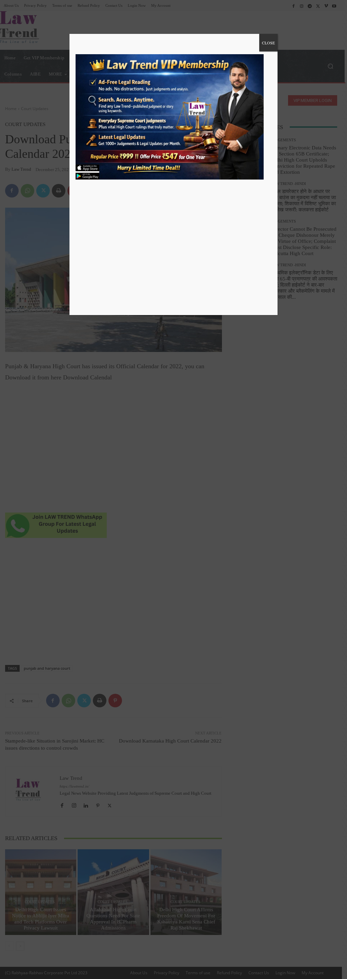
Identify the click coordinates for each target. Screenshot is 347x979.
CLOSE (268, 42)
